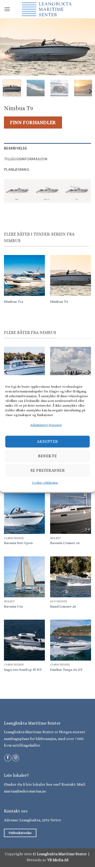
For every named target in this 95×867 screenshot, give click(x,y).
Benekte (47, 456)
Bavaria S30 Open (18, 543)
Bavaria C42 (13, 606)
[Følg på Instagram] (15, 758)
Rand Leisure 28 (63, 606)
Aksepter (47, 441)
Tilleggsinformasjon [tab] (25, 159)
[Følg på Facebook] (7, 758)
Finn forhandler (33, 122)
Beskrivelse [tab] (15, 148)
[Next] (86, 47)
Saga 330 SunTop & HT (23, 670)
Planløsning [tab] (16, 169)
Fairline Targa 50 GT (66, 670)
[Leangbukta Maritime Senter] (47, 9)
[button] (7, 9)
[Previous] (8, 47)
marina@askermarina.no (25, 791)
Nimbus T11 (13, 302)
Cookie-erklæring (45, 483)
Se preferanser (47, 470)
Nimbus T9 (59, 302)
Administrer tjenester (46, 425)
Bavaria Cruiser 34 (65, 543)
